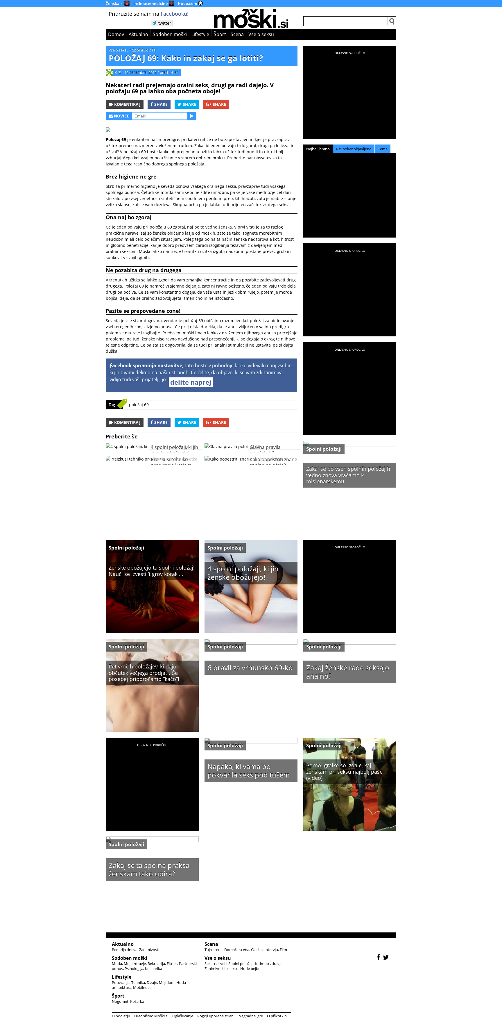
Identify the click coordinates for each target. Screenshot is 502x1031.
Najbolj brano (318, 148)
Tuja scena (214, 949)
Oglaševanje (182, 1015)
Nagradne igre (251, 1015)
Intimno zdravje (268, 963)
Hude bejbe (250, 968)
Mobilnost (142, 987)
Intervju (271, 949)
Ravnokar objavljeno (354, 148)
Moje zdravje (135, 963)
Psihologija (134, 968)
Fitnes (172, 963)
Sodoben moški (170, 34)
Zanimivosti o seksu (222, 968)
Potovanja (121, 982)
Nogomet (120, 1001)
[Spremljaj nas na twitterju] (386, 958)
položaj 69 (139, 404)
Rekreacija (156, 963)
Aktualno (138, 34)
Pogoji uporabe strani (215, 1015)
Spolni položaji (144, 50)
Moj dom (167, 982)
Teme (383, 148)
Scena (237, 34)
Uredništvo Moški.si (151, 1015)
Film (283, 949)
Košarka (137, 1001)
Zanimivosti (149, 949)
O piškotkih (277, 1015)
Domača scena (236, 949)
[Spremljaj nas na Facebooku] (379, 958)
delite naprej (190, 382)
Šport (220, 34)
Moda (117, 963)
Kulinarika (153, 968)
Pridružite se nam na (149, 13)
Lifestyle (200, 34)
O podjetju (121, 1015)
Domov (116, 34)
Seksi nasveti (216, 963)
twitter (164, 23)
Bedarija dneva (124, 949)
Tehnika (138, 982)
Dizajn (152, 982)
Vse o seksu (261, 34)
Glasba (257, 949)
